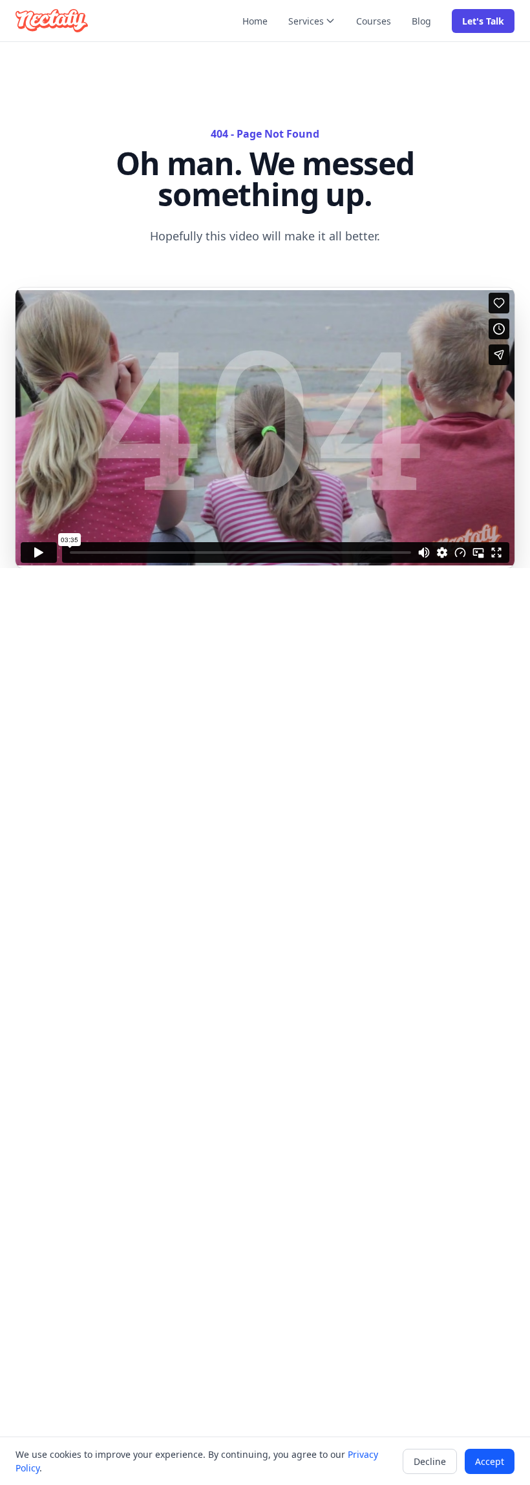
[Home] (52, 20)
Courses (373, 21)
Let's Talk (483, 21)
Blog (421, 21)
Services (306, 21)
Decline (430, 1461)
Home (255, 21)
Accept (489, 1461)
